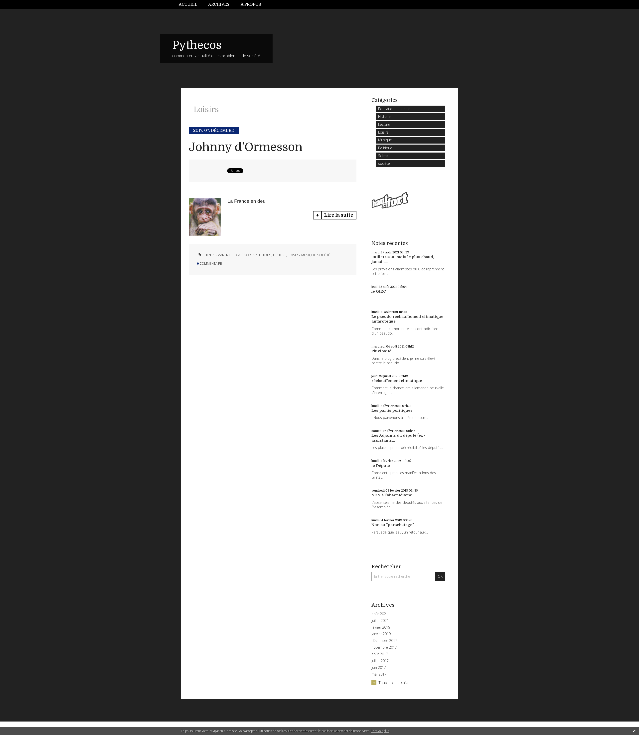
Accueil (188, 4)
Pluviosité (381, 351)
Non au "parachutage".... (394, 525)
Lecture (279, 255)
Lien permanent (217, 255)
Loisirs (294, 255)
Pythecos (197, 45)
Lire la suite (338, 215)
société (323, 255)
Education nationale (394, 108)
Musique (308, 255)
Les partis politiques (392, 410)
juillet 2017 (380, 661)
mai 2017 (378, 674)
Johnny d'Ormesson (246, 147)
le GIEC (378, 291)
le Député (380, 465)
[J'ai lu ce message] (634, 731)
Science (384, 155)
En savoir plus (380, 731)
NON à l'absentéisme (391, 495)
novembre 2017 (384, 647)
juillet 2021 (380, 620)
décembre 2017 (384, 640)
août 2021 (379, 614)
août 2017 (379, 654)
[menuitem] (191, 4)
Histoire (265, 255)
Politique (385, 148)
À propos (251, 4)
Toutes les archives (395, 682)
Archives (218, 4)
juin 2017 (378, 667)
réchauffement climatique (396, 380)
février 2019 (380, 627)
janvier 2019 (381, 634)
